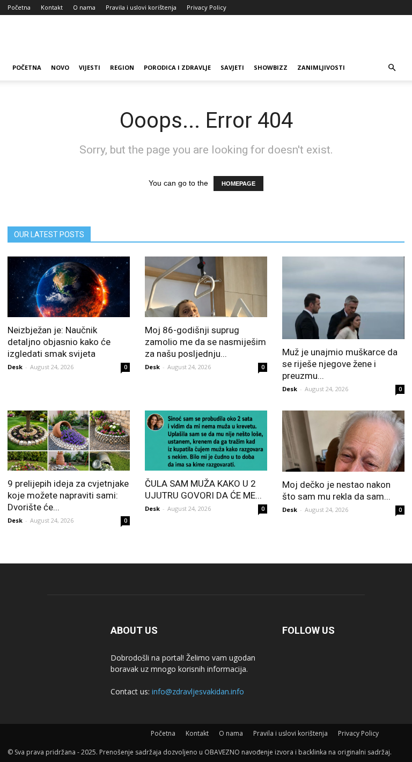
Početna (19, 7)
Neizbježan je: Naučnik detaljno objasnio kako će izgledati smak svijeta (59, 342)
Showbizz (271, 67)
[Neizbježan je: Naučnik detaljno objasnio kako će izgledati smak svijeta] (69, 287)
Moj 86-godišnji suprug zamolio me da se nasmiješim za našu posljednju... (205, 342)
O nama (84, 7)
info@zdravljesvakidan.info (198, 691)
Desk (15, 367)
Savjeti (232, 67)
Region (122, 67)
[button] (391, 68)
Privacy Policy (206, 7)
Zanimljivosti (321, 67)
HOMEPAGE (238, 183)
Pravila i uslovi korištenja (141, 7)
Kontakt (52, 7)
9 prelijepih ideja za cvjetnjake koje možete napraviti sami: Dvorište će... (68, 495)
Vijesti (89, 67)
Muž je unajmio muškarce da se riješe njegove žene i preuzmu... (340, 364)
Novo (60, 67)
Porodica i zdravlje (177, 67)
